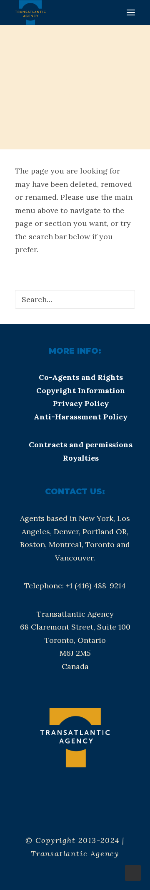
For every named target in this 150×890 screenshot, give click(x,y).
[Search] (75, 299)
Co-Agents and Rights (81, 377)
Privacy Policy (81, 403)
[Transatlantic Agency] (30, 12)
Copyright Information (80, 390)
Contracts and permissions (80, 444)
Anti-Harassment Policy (81, 416)
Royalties (81, 458)
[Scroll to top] (133, 872)
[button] (131, 12)
